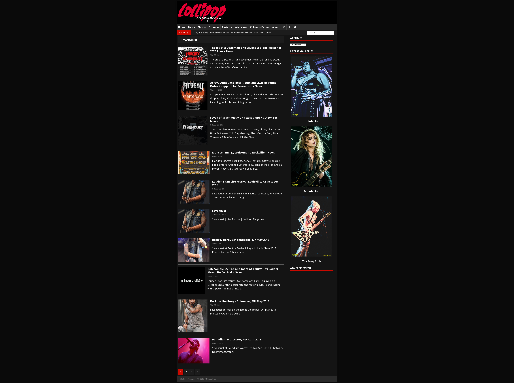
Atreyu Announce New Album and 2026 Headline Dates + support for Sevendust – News (243, 84)
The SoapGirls (311, 261)
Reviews (227, 27)
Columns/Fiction (259, 27)
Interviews (241, 27)
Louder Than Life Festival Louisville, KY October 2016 (245, 183)
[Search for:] (320, 32)
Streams (214, 27)
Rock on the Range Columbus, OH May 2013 (239, 301)
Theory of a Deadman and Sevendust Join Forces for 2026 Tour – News (245, 49)
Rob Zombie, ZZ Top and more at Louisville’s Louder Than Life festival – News (242, 270)
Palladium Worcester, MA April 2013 (236, 339)
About (276, 27)
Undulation (311, 121)
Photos (202, 27)
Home (181, 27)
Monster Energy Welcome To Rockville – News (243, 152)
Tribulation (311, 191)
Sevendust (219, 211)
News (191, 27)
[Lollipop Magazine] (202, 12)
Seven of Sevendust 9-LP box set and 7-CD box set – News (244, 119)
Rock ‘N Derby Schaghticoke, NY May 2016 (240, 240)
